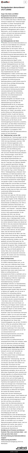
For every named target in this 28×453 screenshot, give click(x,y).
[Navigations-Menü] (25, 2)
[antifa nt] (5, 2)
